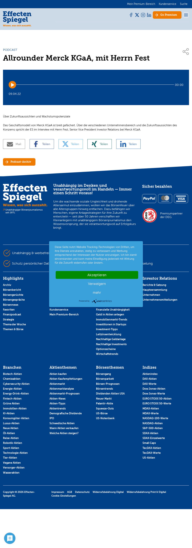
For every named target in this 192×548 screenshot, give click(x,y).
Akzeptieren (96, 275)
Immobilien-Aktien (15, 408)
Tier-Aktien (10, 457)
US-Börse (102, 413)
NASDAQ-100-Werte (155, 418)
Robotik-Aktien (12, 442)
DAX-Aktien (149, 378)
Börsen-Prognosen (108, 383)
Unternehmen (151, 294)
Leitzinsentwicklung (108, 334)
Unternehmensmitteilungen (159, 299)
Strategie (8, 319)
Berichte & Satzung (154, 284)
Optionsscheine (106, 349)
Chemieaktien (11, 378)
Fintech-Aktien (12, 398)
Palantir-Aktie (104, 403)
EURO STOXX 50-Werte (156, 403)
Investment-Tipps (107, 329)
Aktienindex (150, 373)
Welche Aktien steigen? (64, 433)
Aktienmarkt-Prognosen (65, 393)
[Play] (12, 84)
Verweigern (97, 283)
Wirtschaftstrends (107, 353)
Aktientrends (58, 408)
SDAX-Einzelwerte (153, 438)
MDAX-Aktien (150, 408)
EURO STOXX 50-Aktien (157, 398)
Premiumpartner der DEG (171, 215)
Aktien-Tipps (57, 403)
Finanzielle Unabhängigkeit (113, 309)
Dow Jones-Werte (153, 393)
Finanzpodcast (12, 314)
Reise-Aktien (11, 438)
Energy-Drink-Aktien (16, 393)
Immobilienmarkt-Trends (111, 319)
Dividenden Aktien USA (110, 393)
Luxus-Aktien (11, 423)
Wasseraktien (11, 472)
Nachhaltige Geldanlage (111, 339)
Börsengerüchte (13, 294)
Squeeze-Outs (105, 408)
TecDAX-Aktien (151, 447)
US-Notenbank (105, 418)
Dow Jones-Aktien (153, 388)
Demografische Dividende (66, 413)
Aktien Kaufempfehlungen (66, 378)
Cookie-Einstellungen (63, 495)
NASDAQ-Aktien (152, 423)
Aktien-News (57, 398)
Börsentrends (104, 388)
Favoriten (9, 309)
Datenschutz (82, 492)
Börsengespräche (14, 299)
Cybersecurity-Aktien (16, 383)
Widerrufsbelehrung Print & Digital (146, 492)
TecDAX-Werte (151, 452)
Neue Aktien (10, 428)
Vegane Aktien (12, 462)
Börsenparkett (105, 378)
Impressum (57, 492)
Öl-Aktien (9, 433)
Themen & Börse (13, 329)
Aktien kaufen (58, 373)
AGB (69, 492)
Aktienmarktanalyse (62, 388)
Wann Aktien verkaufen (64, 428)
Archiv (7, 284)
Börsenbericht (12, 289)
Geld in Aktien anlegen (110, 314)
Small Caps (149, 442)
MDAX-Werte (150, 413)
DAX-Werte (149, 383)
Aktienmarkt (57, 383)
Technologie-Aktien (15, 452)
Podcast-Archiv (20, 161)
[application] (96, 84)
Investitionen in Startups (111, 324)
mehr (97, 292)
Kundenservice (59, 309)
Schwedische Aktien (62, 423)
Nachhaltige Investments (111, 344)
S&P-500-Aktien (152, 428)
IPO (52, 418)
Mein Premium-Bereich (64, 314)
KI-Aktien (9, 413)
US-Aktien (148, 457)
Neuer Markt (104, 398)
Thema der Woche (14, 324)
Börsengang (103, 373)
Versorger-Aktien (14, 467)
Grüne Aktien (11, 403)
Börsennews (10, 304)
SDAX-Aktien (150, 433)
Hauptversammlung (154, 289)
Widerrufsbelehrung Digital (108, 492)
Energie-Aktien (12, 388)
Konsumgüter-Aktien (16, 418)
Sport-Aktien (11, 447)
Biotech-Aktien (12, 373)
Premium (168, 14)
